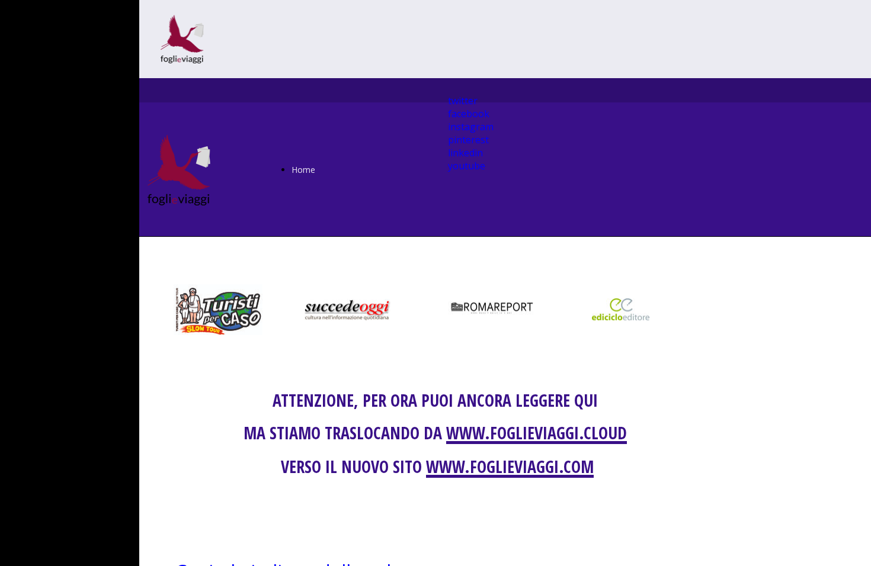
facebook (468, 113)
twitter (463, 100)
